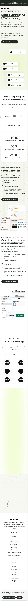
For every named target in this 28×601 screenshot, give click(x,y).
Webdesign (14, 550)
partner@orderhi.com (14, 578)
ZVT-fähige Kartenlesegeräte (11, 275)
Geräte (14, 566)
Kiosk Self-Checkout (14, 539)
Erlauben (19, 597)
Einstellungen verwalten (9, 597)
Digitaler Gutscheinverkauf (14, 555)
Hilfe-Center (14, 574)
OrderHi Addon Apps (14, 558)
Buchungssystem (14, 544)
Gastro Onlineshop (14, 541)
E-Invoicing (14, 547)
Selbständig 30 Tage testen (9, 42)
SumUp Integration (14, 572)
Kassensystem (14, 536)
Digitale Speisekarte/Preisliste (14, 552)
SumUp (20, 275)
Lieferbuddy (14, 569)
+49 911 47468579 (21, 30)
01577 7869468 (16, 33)
